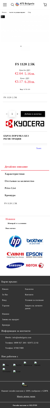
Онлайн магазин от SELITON (25, 405)
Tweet (38, 148)
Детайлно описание (16, 166)
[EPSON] (35, 255)
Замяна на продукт (10, 319)
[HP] (15, 242)
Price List (10, 188)
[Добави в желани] (45, 106)
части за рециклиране (17, 12)
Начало (4, 12)
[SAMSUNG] (15, 266)
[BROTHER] (35, 242)
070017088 (18, 348)
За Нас (5, 295)
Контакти (29, 295)
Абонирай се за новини (17, 223)
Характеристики (15, 173)
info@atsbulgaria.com (21, 338)
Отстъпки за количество (19, 181)
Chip (29, 12)
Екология (29, 289)
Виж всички (11, 228)
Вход (4, 300)
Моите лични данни (26, 396)
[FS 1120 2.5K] (25, 51)
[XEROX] (35, 266)
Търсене (5, 306)
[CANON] (15, 255)
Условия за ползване (34, 300)
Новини (5, 314)
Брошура (10, 195)
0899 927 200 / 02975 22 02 (26, 343)
